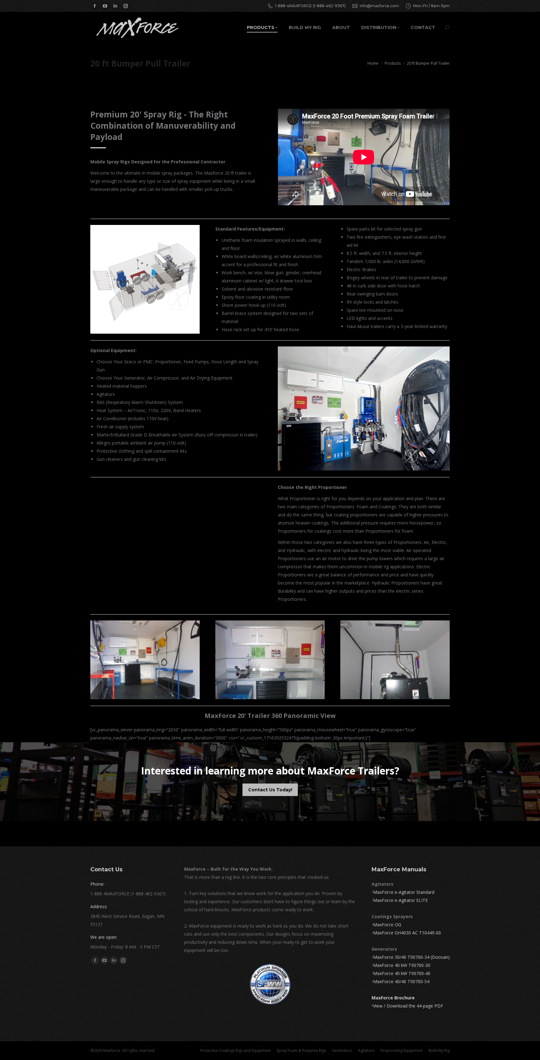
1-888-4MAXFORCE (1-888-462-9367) (310, 5)
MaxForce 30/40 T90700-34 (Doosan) (411, 957)
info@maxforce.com (379, 5)
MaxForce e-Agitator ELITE (400, 900)
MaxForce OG (387, 925)
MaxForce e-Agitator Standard (403, 892)
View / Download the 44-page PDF (408, 1006)
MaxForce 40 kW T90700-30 (401, 965)
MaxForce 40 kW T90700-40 (401, 973)
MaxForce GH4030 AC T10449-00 (407, 933)
